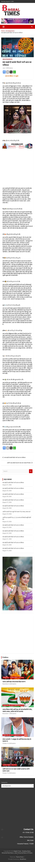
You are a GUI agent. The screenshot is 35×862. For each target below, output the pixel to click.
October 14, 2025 (7, 773)
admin (11, 68)
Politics (5, 657)
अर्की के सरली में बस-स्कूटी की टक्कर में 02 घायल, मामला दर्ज (16, 511)
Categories (4, 782)
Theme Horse (20, 857)
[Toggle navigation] (3, 27)
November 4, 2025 (7, 684)
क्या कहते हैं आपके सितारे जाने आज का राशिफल (13, 525)
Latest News (13, 677)
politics (21, 677)
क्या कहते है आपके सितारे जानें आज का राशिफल (13, 482)
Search (30, 471)
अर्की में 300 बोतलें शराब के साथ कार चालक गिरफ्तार (19, 463)
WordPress (23, 859)
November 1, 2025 (7, 713)
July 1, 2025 (6, 68)
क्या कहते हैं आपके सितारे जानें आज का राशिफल (14, 457)
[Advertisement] (17, 168)
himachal (6, 677)
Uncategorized (7, 59)
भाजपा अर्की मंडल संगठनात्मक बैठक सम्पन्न (14, 682)
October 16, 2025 (7, 743)
